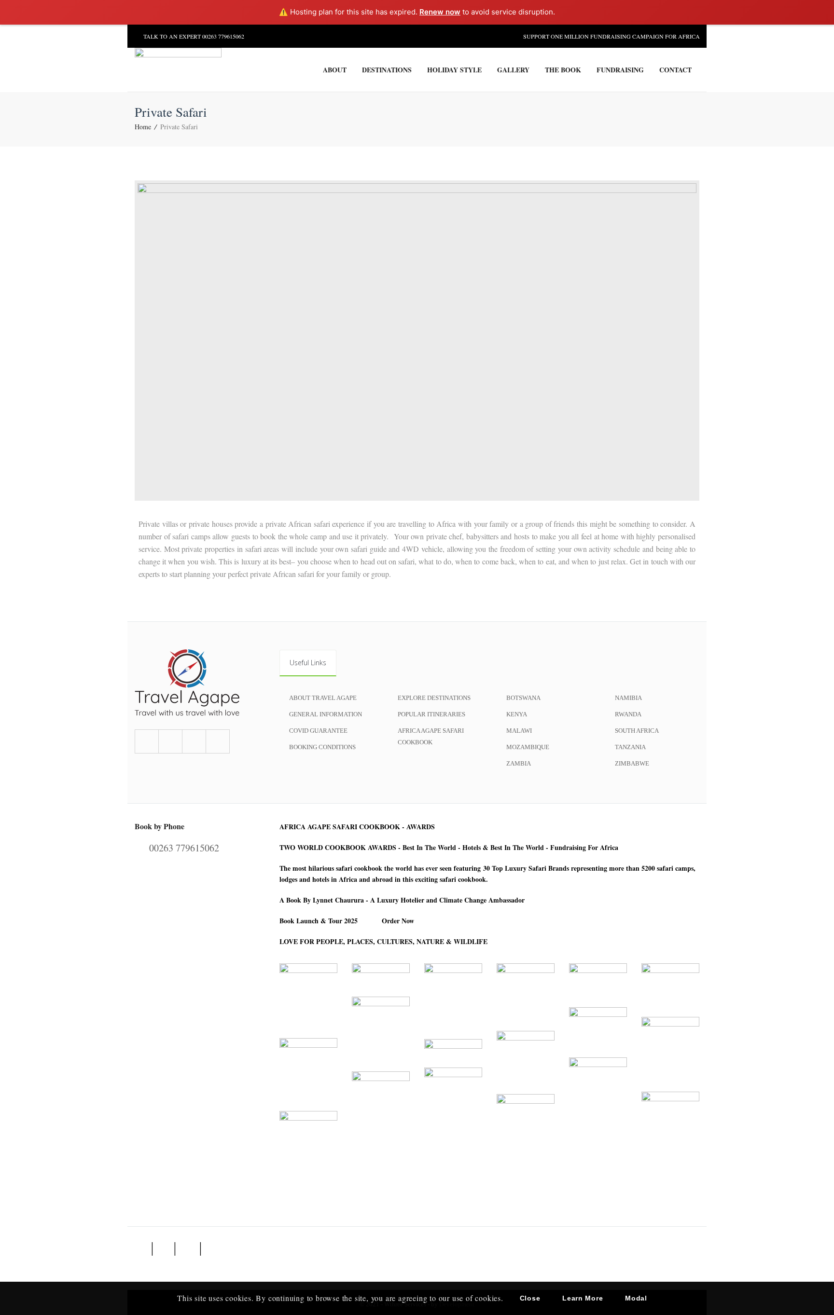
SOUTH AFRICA (637, 730)
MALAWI (519, 730)
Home (143, 126)
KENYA (516, 714)
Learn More (582, 1298)
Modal (636, 1298)
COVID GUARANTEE (318, 730)
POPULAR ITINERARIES (431, 714)
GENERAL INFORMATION (325, 714)
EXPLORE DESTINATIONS (434, 697)
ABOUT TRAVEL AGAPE (323, 697)
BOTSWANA (523, 697)
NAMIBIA (628, 697)
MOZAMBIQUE (527, 747)
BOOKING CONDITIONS (322, 747)
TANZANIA (630, 747)
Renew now (439, 11)
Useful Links (308, 662)
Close (530, 1298)
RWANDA (628, 714)
